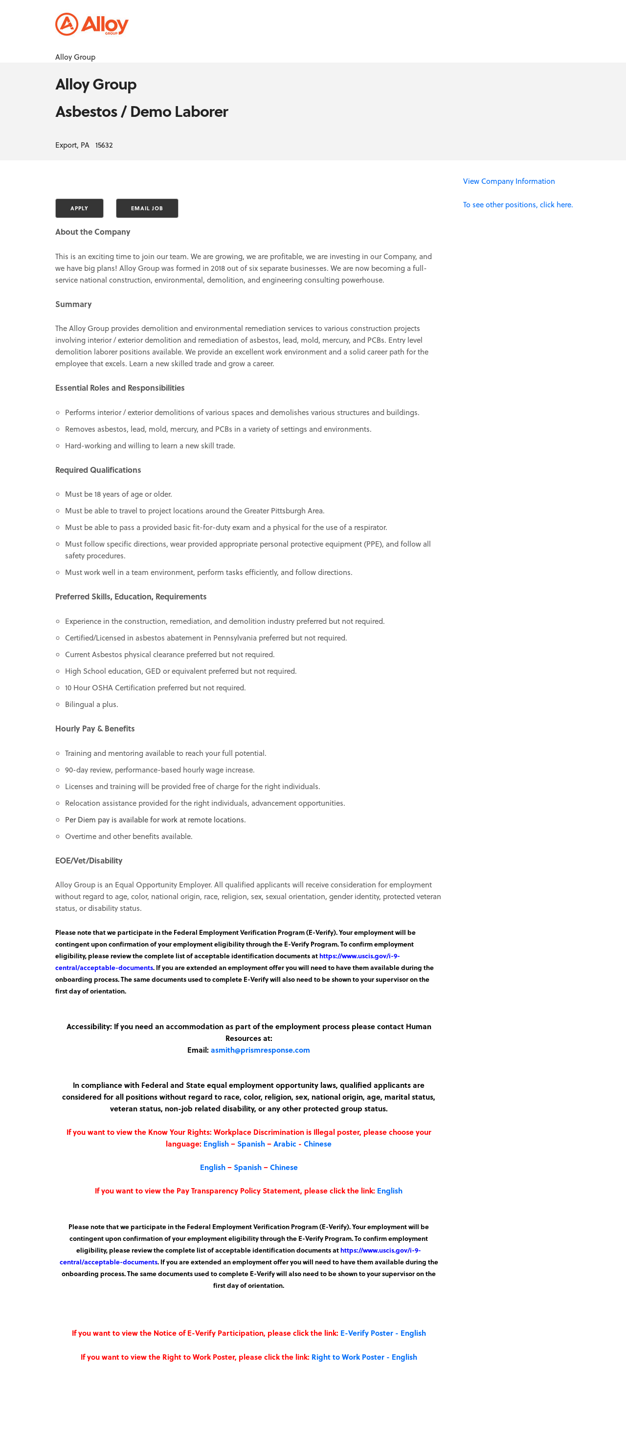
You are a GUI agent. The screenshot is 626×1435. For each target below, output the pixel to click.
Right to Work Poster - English (364, 1356)
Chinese (318, 1143)
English (216, 1143)
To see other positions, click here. (518, 204)
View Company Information (509, 181)
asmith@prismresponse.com (260, 1049)
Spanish (251, 1143)
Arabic (284, 1143)
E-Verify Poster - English (383, 1332)
